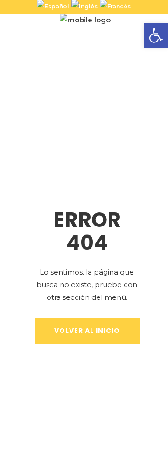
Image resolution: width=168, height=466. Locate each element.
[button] (156, 35)
